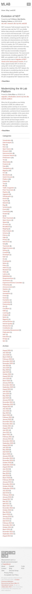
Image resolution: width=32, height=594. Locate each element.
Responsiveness (8, 278)
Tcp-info (5, 201)
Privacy (5, 239)
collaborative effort (6, 587)
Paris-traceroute (8, 218)
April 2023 (6, 398)
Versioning (6, 207)
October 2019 (7, 462)
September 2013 (8, 534)
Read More (6, 81)
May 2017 (6, 501)
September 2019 (8, 465)
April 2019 (6, 475)
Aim (4, 306)
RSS (3, 556)
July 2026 (6, 352)
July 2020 (6, 447)
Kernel (5, 198)
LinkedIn (6, 556)
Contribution (6, 328)
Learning (5, 313)
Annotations (6, 293)
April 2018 (6, 493)
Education (6, 336)
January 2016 (7, 516)
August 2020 (7, 445)
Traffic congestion (8, 188)
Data (4, 166)
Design (5, 339)
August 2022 (7, 406)
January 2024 (7, 383)
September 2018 (8, 488)
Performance (7, 157)
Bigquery (5, 170)
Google (10, 552)
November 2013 (8, 531)
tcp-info (18, 23)
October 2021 (7, 426)
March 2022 (6, 415)
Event (4, 209)
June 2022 (6, 411)
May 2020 (6, 449)
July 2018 (6, 490)
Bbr (4, 185)
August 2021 (7, 428)
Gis (4, 259)
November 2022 (8, 402)
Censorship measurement (11, 330)
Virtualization (7, 196)
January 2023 (7, 400)
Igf (3, 216)
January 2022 (7, 419)
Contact (3, 568)
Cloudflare (6, 308)
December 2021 (8, 421)
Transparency (7, 168)
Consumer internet (8, 155)
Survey (5, 250)
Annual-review (7, 321)
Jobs (2, 570)
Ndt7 (4, 257)
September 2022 (8, 404)
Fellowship (6, 285)
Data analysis (7, 142)
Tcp (4, 183)
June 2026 (6, 355)
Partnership (6, 304)
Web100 (5, 203)
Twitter (6, 552)
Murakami (6, 270)
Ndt (4, 244)
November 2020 (8, 441)
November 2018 (8, 484)
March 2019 (6, 477)
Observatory (6, 162)
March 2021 (6, 434)
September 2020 (8, 443)
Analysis (5, 315)
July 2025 (6, 365)
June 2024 (6, 378)
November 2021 (8, 424)
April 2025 (6, 372)
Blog (7, 10)
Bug (4, 205)
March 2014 (6, 529)
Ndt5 (4, 311)
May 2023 (6, 396)
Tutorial (5, 291)
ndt (2, 23)
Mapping (5, 229)
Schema (5, 233)
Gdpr (4, 237)
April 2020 (6, 452)
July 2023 (6, 391)
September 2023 (8, 387)
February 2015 (7, 523)
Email (13, 552)
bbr (15, 23)
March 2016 (6, 514)
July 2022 (6, 408)
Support (11, 566)
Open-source (7, 220)
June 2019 (6, 471)
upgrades (4, 96)
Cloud (4, 295)
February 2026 (7, 359)
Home (3, 10)
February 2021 (7, 436)
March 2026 (6, 357)
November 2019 (8, 460)
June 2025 (6, 367)
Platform (5, 179)
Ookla (4, 272)
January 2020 (7, 456)
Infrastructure (7, 326)
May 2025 (6, 370)
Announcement (7, 287)
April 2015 (6, 521)
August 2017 (7, 499)
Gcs (4, 173)
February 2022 (7, 417)
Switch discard (7, 177)
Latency (5, 274)
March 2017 (6, 505)
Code (23, 566)
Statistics (5, 289)
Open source (7, 149)
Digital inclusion (8, 248)
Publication (6, 332)
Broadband (6, 226)
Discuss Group (13, 570)
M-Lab (5, 4)
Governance (6, 280)
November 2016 (8, 508)
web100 (12, 10)
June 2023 (6, 393)
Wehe (4, 263)
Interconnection (7, 153)
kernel (19, 96)
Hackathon (6, 300)
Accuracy (6, 224)
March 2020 (6, 454)
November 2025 (8, 363)
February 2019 (7, 480)
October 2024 (7, 374)
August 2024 (7, 376)
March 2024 (6, 380)
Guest (4, 298)
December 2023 (8, 385)
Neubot (5, 213)
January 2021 (7, 439)
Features (5, 164)
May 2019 (6, 473)
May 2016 (6, 512)
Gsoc (4, 147)
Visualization (7, 140)
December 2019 (8, 458)
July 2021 (6, 430)
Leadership (6, 302)
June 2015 (6, 518)
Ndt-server (6, 242)
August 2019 (7, 467)
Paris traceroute (8, 190)
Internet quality (7, 323)
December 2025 (8, 361)
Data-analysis (7, 231)
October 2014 (7, 527)
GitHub (3, 552)
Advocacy (6, 267)
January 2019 (7, 482)
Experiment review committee (12, 282)
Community (6, 211)
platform (9, 99)
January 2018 (7, 497)
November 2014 (8, 525)
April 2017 (6, 503)
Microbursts (6, 175)
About (3, 566)
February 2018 (7, 495)
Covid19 (5, 252)
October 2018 (7, 486)
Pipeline (5, 192)
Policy (5, 265)
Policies (5, 235)
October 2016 (7, 510)
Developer (6, 254)
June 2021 (6, 432)
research (10, 23)
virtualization (12, 96)
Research (6, 151)
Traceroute (6, 246)
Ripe (4, 144)
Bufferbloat (6, 276)
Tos (4, 160)
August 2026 (7, 350)
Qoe (4, 341)
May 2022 (6, 413)
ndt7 (5, 23)
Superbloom (7, 564)
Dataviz (5, 181)
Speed (5, 222)
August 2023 (7, 389)
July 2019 (6, 469)
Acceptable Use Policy (11, 575)
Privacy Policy (8, 573)
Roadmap (6, 261)
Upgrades (6, 194)
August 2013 (7, 536)
